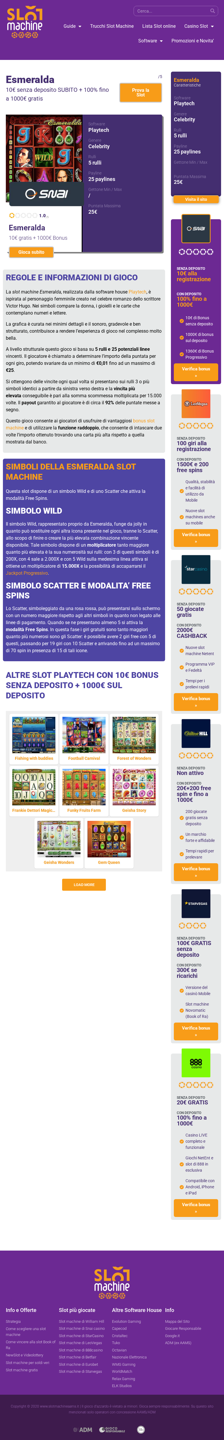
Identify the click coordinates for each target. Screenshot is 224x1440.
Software (147, 41)
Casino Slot (196, 26)
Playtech (137, 292)
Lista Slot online (159, 26)
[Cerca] (213, 11)
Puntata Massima (104, 206)
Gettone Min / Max (105, 189)
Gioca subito (31, 252)
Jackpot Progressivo (27, 573)
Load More (84, 885)
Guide (70, 26)
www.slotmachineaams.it (59, 1406)
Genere (94, 140)
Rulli (92, 157)
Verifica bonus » (196, 372)
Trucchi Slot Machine (112, 26)
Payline (95, 173)
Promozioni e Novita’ (193, 41)
